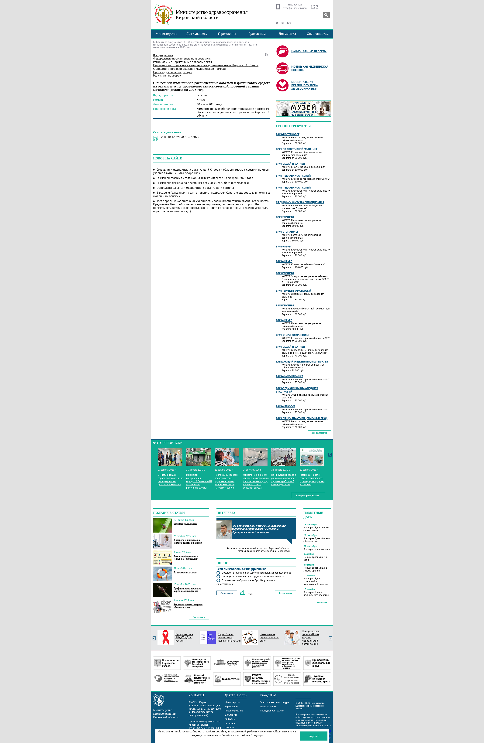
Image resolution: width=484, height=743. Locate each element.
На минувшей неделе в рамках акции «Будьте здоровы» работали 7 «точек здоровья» (283, 479)
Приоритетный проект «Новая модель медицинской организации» (311, 637)
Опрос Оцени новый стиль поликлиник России (229, 637)
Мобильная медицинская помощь (309, 68)
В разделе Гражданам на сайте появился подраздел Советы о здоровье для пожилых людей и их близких (211, 194)
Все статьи (199, 617)
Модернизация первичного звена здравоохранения (304, 85)
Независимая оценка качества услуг (269, 637)
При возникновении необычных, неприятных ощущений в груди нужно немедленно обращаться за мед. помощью (259, 529)
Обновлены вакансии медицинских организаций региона (195, 187)
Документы (287, 34)
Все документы (163, 55)
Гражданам (257, 34)
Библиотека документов (167, 42)
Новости (229, 727)
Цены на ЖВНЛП (269, 706)
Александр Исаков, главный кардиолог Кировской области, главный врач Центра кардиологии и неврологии (258, 550)
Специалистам (318, 34)
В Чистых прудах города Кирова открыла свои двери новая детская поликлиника (170, 479)
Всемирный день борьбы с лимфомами (316, 529)
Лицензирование (234, 710)
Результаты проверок (167, 75)
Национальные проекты (309, 51)
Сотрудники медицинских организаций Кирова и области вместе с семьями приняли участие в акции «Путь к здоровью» (211, 171)
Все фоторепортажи (307, 495)
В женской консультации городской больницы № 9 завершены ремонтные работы (199, 481)
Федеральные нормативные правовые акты (182, 58)
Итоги (250, 593)
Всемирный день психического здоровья (316, 594)
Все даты (322, 602)
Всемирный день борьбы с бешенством (316, 540)
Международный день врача (315, 558)
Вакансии (230, 723)
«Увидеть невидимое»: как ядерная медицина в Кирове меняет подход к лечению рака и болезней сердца (255, 481)
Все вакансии (319, 432)
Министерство (166, 34)
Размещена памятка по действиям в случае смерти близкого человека (203, 183)
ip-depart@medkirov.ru (201, 712)
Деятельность (196, 34)
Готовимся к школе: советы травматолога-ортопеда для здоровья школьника (312, 479)
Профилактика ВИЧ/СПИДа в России (184, 637)
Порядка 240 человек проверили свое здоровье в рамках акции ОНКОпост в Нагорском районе (226, 481)
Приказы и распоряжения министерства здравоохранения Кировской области (205, 65)
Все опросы (285, 592)
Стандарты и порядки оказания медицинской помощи (189, 68)
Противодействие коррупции (172, 72)
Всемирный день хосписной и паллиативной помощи (315, 581)
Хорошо (314, 736)
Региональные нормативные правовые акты (182, 62)
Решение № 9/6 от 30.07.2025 (179, 137)
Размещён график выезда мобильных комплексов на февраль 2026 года (205, 178)
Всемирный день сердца (316, 549)
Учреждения (227, 34)
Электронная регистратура (274, 702)
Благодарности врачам (272, 710)
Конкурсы (230, 719)
